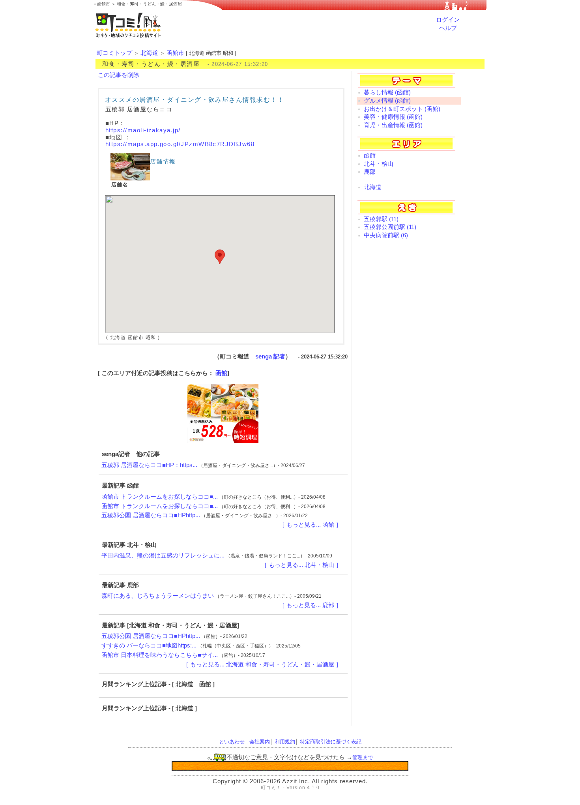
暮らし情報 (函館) (387, 92)
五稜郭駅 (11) (381, 219)
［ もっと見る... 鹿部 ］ (310, 605)
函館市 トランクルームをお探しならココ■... (159, 497)
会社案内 (259, 742)
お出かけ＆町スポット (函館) (402, 109)
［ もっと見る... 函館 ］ (310, 525)
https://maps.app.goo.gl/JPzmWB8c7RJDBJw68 (179, 144)
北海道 (149, 53)
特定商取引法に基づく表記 (330, 742)
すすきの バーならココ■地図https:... (148, 645)
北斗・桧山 (378, 164)
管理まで (362, 757)
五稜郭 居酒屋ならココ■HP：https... (149, 465)
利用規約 (285, 742)
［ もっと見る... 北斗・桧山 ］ (301, 565)
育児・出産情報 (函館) (393, 125)
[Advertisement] (409, 371)
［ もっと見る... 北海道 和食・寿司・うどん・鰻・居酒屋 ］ (262, 664)
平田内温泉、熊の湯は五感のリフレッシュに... (163, 555)
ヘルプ (448, 28)
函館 (221, 373)
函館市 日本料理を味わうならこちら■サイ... (159, 655)
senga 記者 (270, 356)
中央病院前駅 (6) (386, 235)
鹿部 (370, 172)
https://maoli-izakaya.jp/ (143, 130)
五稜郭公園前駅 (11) (390, 227)
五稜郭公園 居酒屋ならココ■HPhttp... (150, 515)
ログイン (448, 20)
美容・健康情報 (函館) (393, 117)
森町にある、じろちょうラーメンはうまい (157, 596)
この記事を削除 (118, 75)
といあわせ (232, 742)
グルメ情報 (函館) (387, 101)
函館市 (175, 53)
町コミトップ (114, 53)
